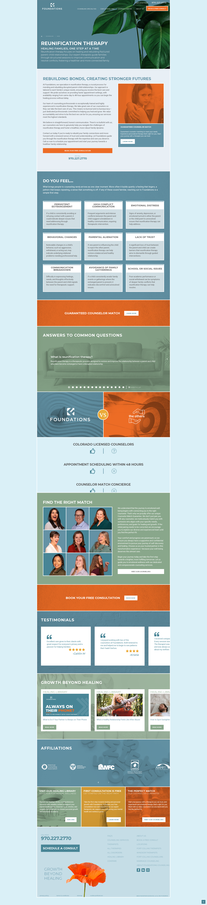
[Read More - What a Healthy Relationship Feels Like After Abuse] (120, 705)
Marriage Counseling (148, 861)
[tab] (69, 387)
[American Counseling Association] (49, 773)
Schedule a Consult (60, 848)
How (58, 36)
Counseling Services (118, 840)
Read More (49, 727)
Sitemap (79, 895)
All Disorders (114, 853)
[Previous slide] (39, 359)
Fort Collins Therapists (149, 848)
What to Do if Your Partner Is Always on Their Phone (65, 719)
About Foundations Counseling (153, 865)
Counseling (50, 36)
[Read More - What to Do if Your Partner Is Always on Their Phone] (66, 705)
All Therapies (114, 848)
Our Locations (142, 3)
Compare (112, 861)
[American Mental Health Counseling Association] (135, 773)
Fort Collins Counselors (150, 857)
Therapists (112, 844)
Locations (142, 844)
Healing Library (115, 857)
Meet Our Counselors (140, 571)
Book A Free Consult (157, 8)
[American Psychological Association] (78, 773)
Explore (70, 819)
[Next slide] (167, 359)
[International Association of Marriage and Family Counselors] (106, 773)
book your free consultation (78, 150)
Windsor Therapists (147, 853)
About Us (140, 9)
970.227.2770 (159, 3)
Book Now (130, 598)
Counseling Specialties (87, 9)
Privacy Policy (44, 895)
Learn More (128, 141)
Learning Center (125, 9)
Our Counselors (107, 9)
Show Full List (136, 387)
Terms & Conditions (63, 895)
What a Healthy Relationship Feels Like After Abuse (118, 719)
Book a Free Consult (147, 840)
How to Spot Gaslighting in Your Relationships (169, 719)
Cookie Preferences (96, 895)
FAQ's (109, 836)
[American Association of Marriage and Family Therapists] (163, 773)
